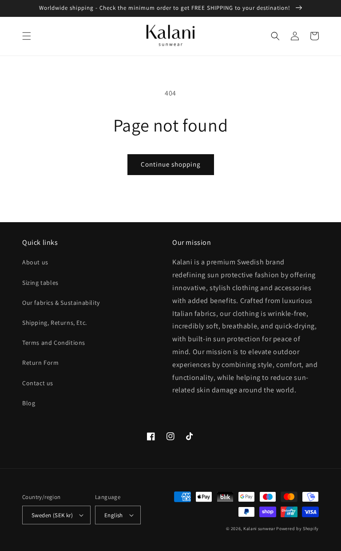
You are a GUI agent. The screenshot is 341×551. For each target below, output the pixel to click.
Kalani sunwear (259, 528)
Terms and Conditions (53, 343)
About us (35, 262)
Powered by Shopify (297, 528)
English (113, 515)
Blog (28, 403)
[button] (26, 36)
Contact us (37, 383)
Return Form (40, 363)
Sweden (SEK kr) (52, 515)
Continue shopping (171, 164)
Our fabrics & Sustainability (61, 303)
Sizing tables (40, 283)
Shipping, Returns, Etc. (54, 323)
